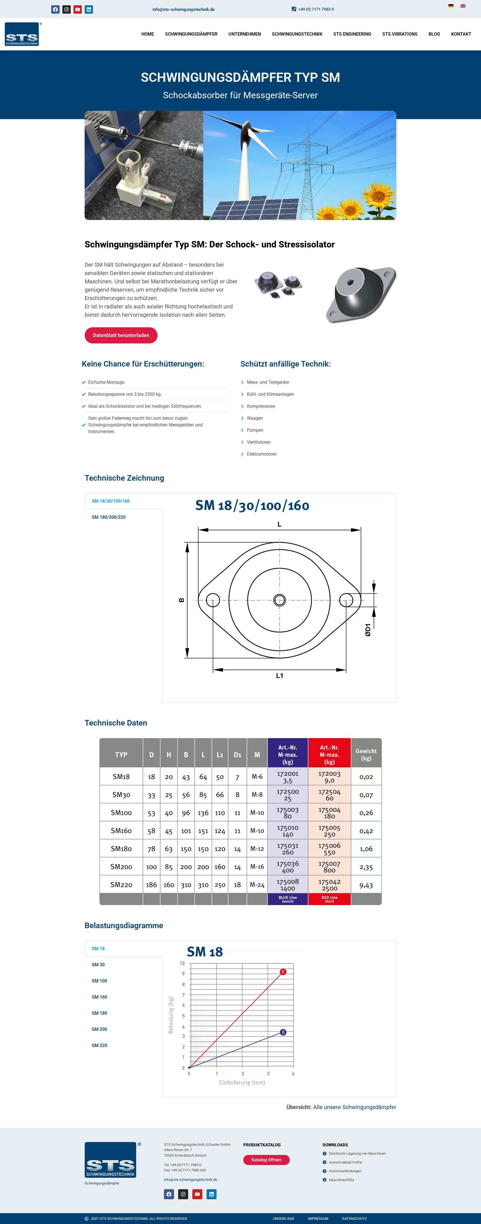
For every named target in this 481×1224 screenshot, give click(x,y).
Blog (434, 34)
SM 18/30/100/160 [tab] (111, 501)
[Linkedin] (89, 9)
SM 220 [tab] (99, 1045)
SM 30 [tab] (98, 964)
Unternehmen (245, 34)
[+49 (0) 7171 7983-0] (293, 8)
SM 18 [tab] (98, 948)
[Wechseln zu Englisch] (463, 6)
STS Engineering (352, 34)
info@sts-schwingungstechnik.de (184, 9)
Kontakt (461, 34)
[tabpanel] (279, 597)
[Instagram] (66, 9)
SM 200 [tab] (99, 1029)
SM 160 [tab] (99, 997)
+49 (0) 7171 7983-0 (316, 9)
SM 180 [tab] (99, 1013)
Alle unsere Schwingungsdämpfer (354, 1107)
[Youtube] (77, 9)
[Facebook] (55, 9)
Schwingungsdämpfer (191, 34)
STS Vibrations (400, 34)
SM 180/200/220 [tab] (109, 517)
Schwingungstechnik (297, 34)
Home (147, 34)
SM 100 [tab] (99, 981)
